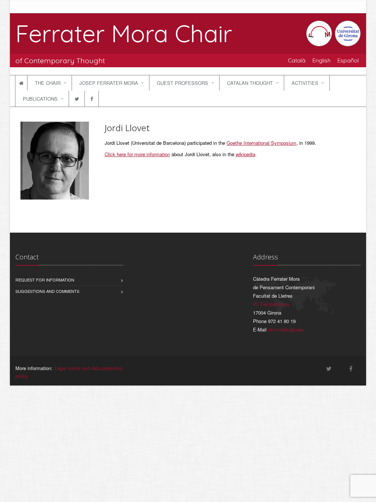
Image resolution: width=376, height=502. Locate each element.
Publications (40, 98)
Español (348, 60)
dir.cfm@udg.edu (286, 329)
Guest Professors (182, 82)
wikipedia (245, 154)
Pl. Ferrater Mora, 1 (273, 304)
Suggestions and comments (47, 291)
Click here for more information (137, 154)
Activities (305, 82)
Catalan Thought (250, 82)
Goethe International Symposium (261, 142)
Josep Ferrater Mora (108, 82)
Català (297, 60)
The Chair (48, 82)
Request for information (44, 280)
